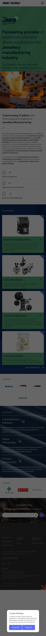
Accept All (15, 627)
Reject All (28, 627)
